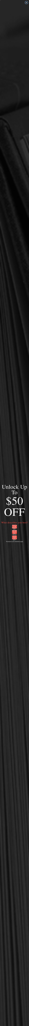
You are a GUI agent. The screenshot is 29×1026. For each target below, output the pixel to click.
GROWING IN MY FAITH (14, 532)
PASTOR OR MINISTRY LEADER (14, 527)
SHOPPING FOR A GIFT (14, 537)
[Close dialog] (26, 2)
